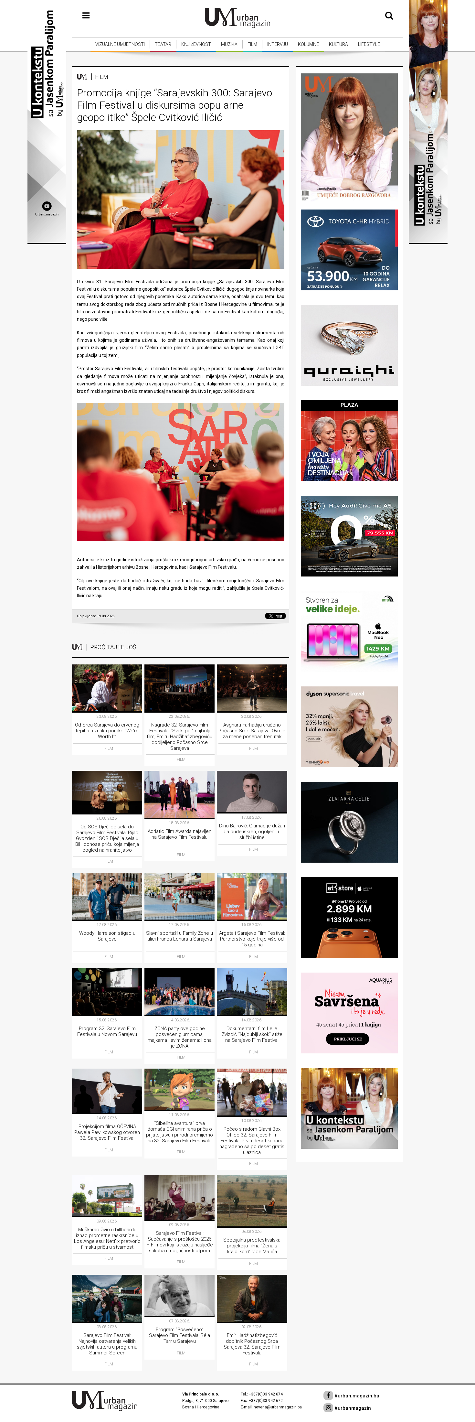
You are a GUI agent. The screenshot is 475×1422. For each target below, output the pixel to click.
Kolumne (308, 44)
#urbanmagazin (352, 1408)
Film (252, 44)
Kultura (338, 44)
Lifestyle (369, 44)
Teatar (163, 44)
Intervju (277, 44)
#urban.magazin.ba (356, 1396)
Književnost (196, 44)
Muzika (229, 44)
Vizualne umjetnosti (120, 44)
